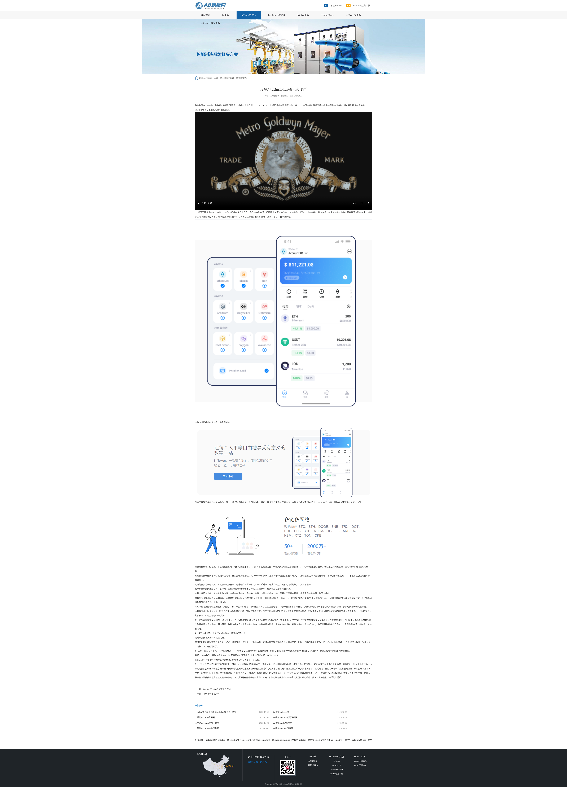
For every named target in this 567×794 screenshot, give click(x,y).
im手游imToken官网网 (205, 717)
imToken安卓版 (353, 15)
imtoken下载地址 (360, 765)
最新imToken (313, 765)
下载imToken (335, 5)
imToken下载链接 (306, 740)
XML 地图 (274, 791)
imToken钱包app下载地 (362, 740)
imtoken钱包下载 (336, 774)
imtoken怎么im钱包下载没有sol (217, 689)
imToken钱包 (235, 740)
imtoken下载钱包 (360, 761)
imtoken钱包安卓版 (361, 5)
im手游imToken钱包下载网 (207, 728)
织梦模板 (301, 791)
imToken (278, 740)
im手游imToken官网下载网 (285, 717)
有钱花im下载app (211, 694)
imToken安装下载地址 (341, 740)
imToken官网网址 (323, 740)
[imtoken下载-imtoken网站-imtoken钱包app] (219, 5)
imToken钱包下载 (266, 740)
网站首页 (205, 15)
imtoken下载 (303, 15)
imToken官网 (211, 740)
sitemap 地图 (284, 791)
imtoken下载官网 (276, 15)
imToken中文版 (248, 15)
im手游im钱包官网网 (282, 723)
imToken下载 (223, 740)
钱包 (211, 105)
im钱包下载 (312, 761)
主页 (216, 78)
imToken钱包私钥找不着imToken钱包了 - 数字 (215, 712)
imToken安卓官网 (290, 740)
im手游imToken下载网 (283, 728)
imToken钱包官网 (250, 740)
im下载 (225, 15)
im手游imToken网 (281, 712)
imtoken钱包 (241, 78)
